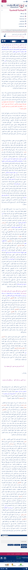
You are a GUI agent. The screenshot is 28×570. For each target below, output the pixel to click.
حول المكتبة (22, 18)
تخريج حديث (24, 547)
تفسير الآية (24, 544)
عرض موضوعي (21, 23)
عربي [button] (25, 1)
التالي (3, 536)
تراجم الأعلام (21, 26)
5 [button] (23, 41)
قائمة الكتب (22, 21)
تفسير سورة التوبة (9, 30)
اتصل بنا (12, 553)
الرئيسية (24, 30)
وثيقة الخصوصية (24, 553)
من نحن (8, 553)
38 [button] (14, 41)
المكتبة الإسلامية (17, 10)
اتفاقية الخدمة (17, 553)
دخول (4, 1)
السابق (6, 536)
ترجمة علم (17, 544)
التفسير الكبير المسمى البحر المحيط (17, 30)
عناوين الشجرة (10, 544)
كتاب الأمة (22, 16)
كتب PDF (22, 13)
